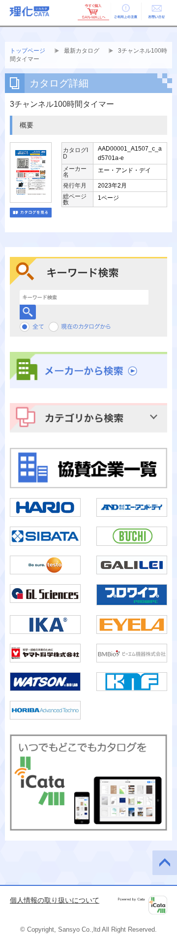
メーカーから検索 (88, 370)
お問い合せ (156, 11)
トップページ (27, 50)
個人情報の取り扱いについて (54, 900)
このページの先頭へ (164, 862)
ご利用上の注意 (125, 11)
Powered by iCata (142, 905)
